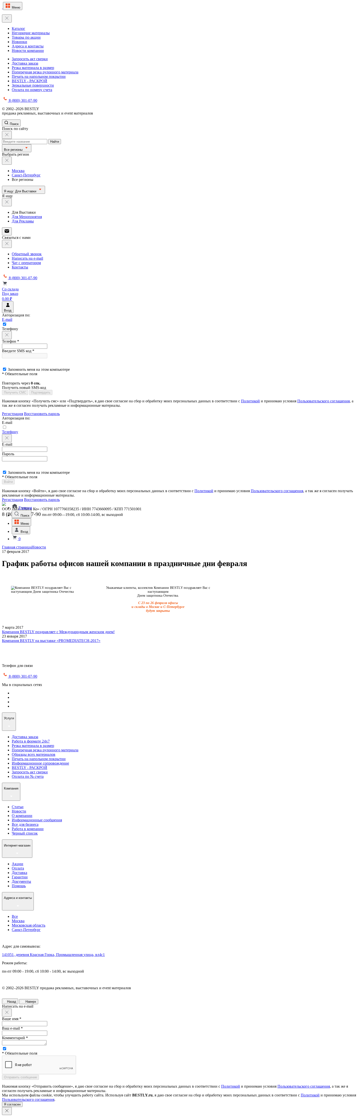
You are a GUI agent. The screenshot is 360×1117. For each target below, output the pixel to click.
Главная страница (17, 547)
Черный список (25, 833)
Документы (21, 881)
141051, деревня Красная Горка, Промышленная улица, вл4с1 (53, 955)
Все (15, 916)
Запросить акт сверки (30, 59)
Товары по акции (26, 37)
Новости (39, 547)
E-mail (7, 319)
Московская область (28, 925)
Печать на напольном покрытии (39, 76)
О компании (22, 816)
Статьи (18, 807)
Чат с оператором (26, 263)
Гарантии (20, 877)
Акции (17, 864)
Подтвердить (40, 392)
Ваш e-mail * (12, 1028)
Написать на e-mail (27, 258)
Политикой (250, 401)
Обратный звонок (27, 254)
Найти (54, 141)
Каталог (18, 28)
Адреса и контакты (28, 46)
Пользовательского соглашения (323, 401)
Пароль (8, 454)
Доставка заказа (25, 63)
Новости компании (28, 50)
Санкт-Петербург (26, 175)
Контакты (20, 267)
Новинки (19, 42)
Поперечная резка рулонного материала (45, 72)
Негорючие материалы (31, 33)
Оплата (18, 868)
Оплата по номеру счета (32, 90)
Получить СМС (15, 392)
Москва (18, 171)
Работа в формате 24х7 (31, 741)
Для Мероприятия (27, 217)
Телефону (10, 432)
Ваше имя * (11, 1019)
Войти (8, 482)
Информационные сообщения (37, 820)
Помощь (19, 886)
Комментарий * (15, 1038)
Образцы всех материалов (33, 754)
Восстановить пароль (42, 414)
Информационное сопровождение (40, 763)
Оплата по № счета (28, 776)
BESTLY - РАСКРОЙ (29, 81)
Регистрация (12, 414)
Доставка (19, 873)
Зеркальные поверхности (33, 85)
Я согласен (12, 1104)
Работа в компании (28, 829)
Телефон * (10, 341)
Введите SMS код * (18, 351)
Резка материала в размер (33, 68)
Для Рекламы (23, 221)
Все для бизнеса (25, 824)
